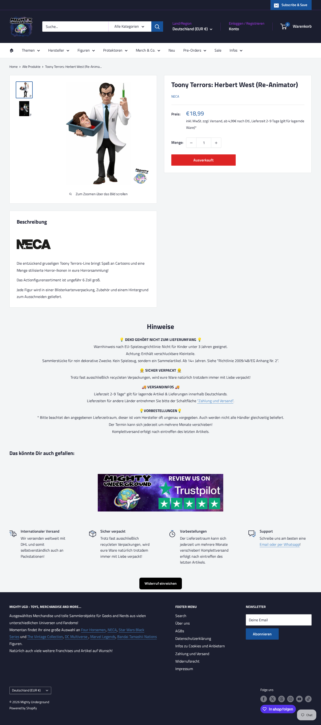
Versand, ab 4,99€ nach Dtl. (230, 121)
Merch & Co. (145, 50)
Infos (233, 50)
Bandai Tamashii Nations (137, 636)
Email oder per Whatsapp (280, 544)
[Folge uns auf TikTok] (308, 698)
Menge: (177, 142)
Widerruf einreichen (161, 583)
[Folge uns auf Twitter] (272, 698)
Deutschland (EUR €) (26, 690)
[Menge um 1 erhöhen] (216, 143)
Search (180, 615)
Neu (171, 50)
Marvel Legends (102, 636)
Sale (218, 50)
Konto (234, 29)
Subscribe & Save (294, 5)
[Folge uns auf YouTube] (299, 698)
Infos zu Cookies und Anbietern (200, 646)
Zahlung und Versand (192, 653)
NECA (175, 96)
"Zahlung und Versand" (215, 401)
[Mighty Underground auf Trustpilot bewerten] (160, 477)
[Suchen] (157, 26)
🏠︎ (11, 50)
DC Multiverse (76, 636)
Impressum (184, 669)
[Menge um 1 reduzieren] (191, 143)
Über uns (182, 623)
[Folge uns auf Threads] (281, 698)
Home (13, 66)
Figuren (84, 50)
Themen (28, 50)
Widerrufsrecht (187, 661)
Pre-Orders (192, 50)
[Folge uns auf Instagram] (290, 698)
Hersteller (56, 50)
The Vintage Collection (45, 636)
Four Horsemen (93, 630)
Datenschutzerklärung (193, 638)
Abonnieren (262, 634)
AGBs (179, 631)
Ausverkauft (203, 160)
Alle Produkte (31, 66)
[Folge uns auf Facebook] (263, 698)
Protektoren (112, 50)
